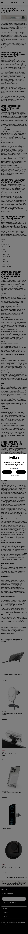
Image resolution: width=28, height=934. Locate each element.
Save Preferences (15, 475)
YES (7, 472)
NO (21, 472)
